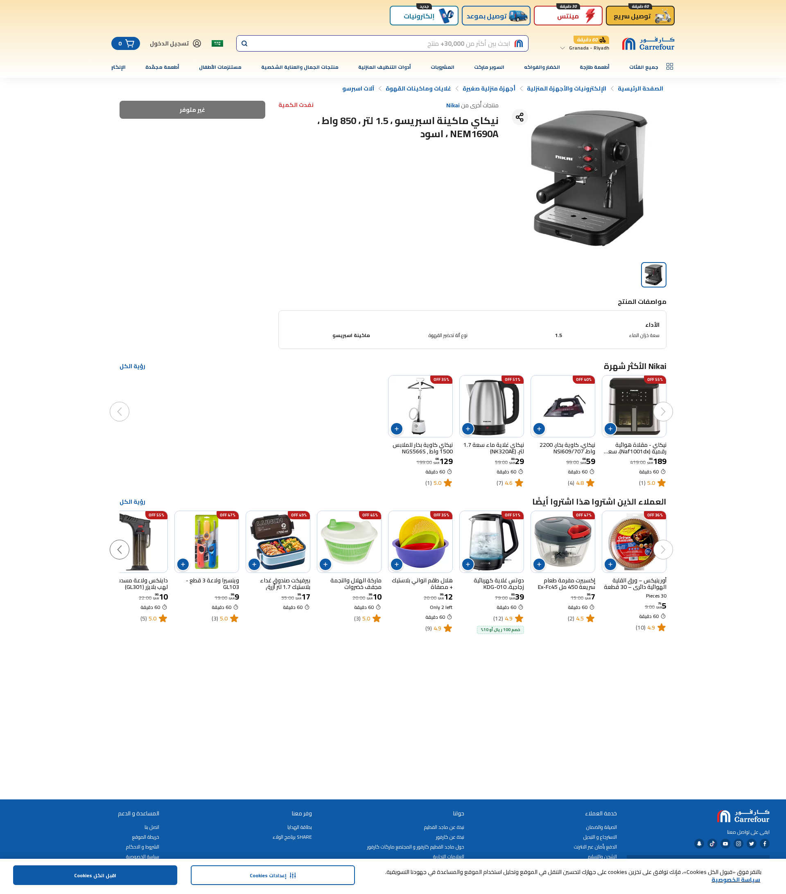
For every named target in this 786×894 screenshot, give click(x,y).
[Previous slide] (671, 403)
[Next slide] (127, 403)
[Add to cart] (610, 428)
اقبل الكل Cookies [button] (95, 875)
